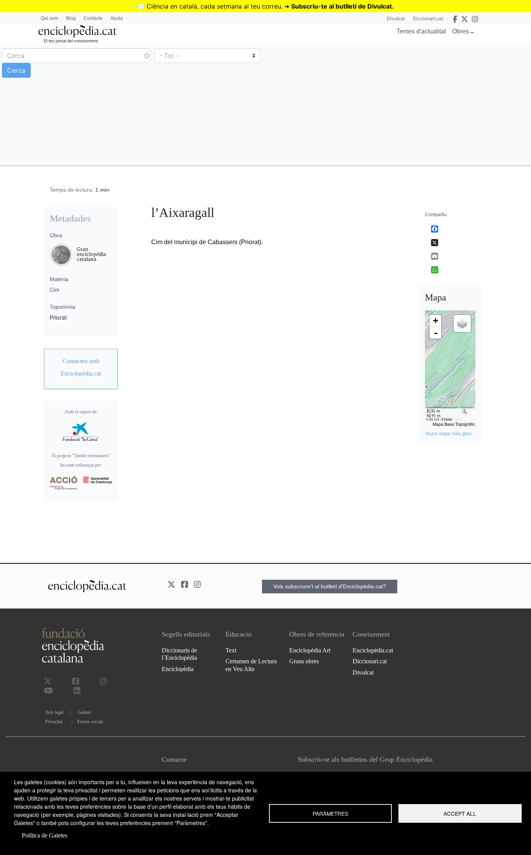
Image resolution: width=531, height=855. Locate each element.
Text (230, 650)
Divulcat (396, 18)
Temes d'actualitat (421, 31)
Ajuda (116, 18)
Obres (460, 31)
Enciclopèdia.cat (373, 650)
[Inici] (77, 31)
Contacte (93, 18)
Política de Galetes (44, 835)
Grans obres (304, 661)
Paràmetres (330, 813)
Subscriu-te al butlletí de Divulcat (341, 6)
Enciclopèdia (178, 669)
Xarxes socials (90, 721)
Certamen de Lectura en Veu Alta (251, 665)
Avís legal (54, 712)
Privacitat (53, 721)
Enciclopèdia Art (309, 650)
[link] (81, 367)
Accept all (460, 813)
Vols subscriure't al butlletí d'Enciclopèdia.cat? (329, 586)
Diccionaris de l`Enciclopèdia (179, 654)
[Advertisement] (397, 104)
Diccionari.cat (428, 18)
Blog (71, 18)
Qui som (49, 18)
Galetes (84, 712)
